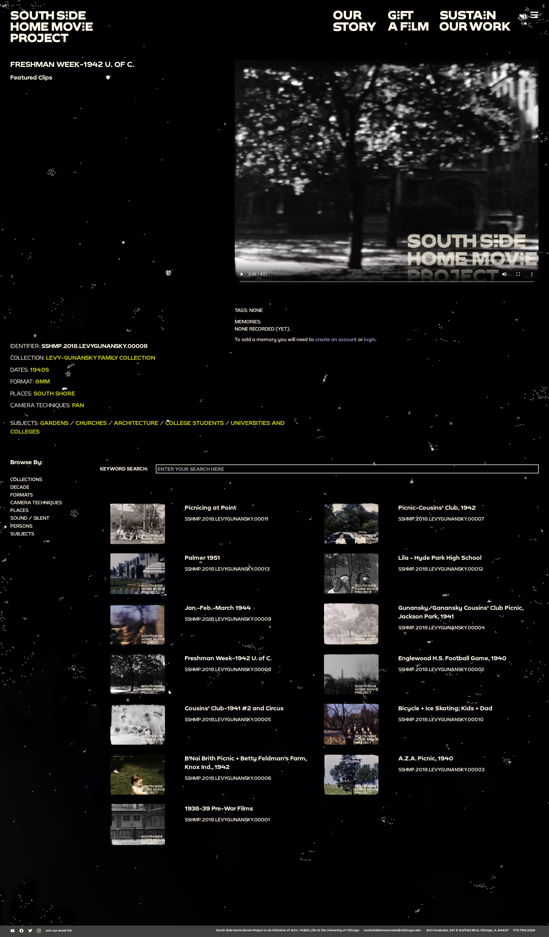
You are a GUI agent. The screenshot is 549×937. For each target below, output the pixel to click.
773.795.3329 (524, 930)
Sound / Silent (29, 518)
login (369, 339)
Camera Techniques (36, 502)
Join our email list (58, 930)
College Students (194, 423)
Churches (91, 423)
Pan (78, 405)
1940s (39, 369)
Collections (26, 479)
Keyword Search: (124, 468)
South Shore (54, 393)
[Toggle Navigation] (533, 14)
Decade (19, 487)
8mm (42, 381)
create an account (336, 339)
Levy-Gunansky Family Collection (100, 357)
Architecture (136, 423)
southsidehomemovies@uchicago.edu (392, 930)
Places (19, 510)
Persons (21, 526)
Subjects (22, 533)
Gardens (54, 423)
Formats (21, 494)
